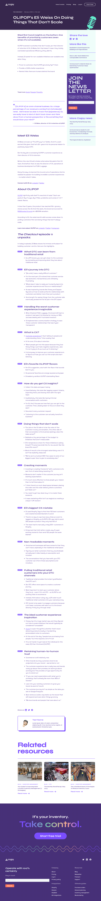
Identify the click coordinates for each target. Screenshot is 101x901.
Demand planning (80, 890)
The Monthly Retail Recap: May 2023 (80, 122)
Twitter (41, 183)
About (53, 872)
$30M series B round (25, 211)
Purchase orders (80, 887)
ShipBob (54, 892)
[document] (44, 260)
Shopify (54, 887)
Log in (80, 4)
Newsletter (78, 874)
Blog (74, 4)
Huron (28, 629)
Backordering (79, 895)
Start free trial (50, 836)
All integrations (56, 895)
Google (33, 92)
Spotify (40, 92)
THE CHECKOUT (17, 12)
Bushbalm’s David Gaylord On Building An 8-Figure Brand (80, 48)
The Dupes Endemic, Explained (80, 140)
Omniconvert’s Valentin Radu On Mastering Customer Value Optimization (80, 65)
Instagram (55, 228)
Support (77, 879)
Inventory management (82, 892)
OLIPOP (20, 195)
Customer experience (33, 336)
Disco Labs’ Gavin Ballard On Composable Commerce (79, 56)
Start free (90, 4)
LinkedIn (35, 183)
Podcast (77, 877)
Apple (28, 92)
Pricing (68, 4)
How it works (60, 4)
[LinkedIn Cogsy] (87, 859)
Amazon (54, 890)
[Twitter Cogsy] (83, 859)
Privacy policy (56, 879)
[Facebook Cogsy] (90, 859)
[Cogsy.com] (9, 4)
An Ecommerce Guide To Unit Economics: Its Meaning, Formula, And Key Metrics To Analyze (81, 131)
